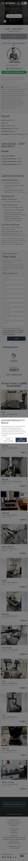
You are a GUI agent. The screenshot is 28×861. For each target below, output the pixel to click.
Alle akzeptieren (21, 440)
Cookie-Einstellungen (8, 440)
